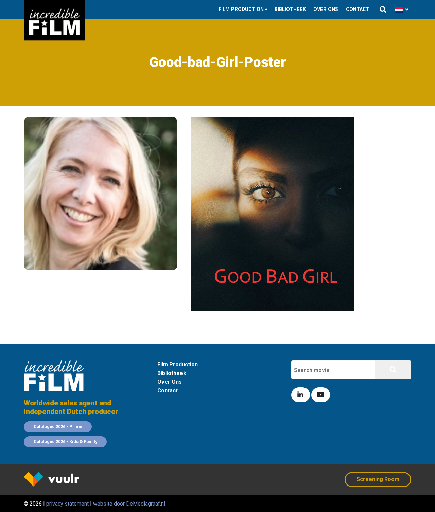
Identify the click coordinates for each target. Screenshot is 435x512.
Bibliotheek (290, 9)
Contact (357, 9)
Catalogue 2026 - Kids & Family (65, 441)
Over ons (325, 9)
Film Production (241, 9)
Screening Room (377, 479)
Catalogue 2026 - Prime (58, 426)
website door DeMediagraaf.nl (129, 503)
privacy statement (67, 503)
